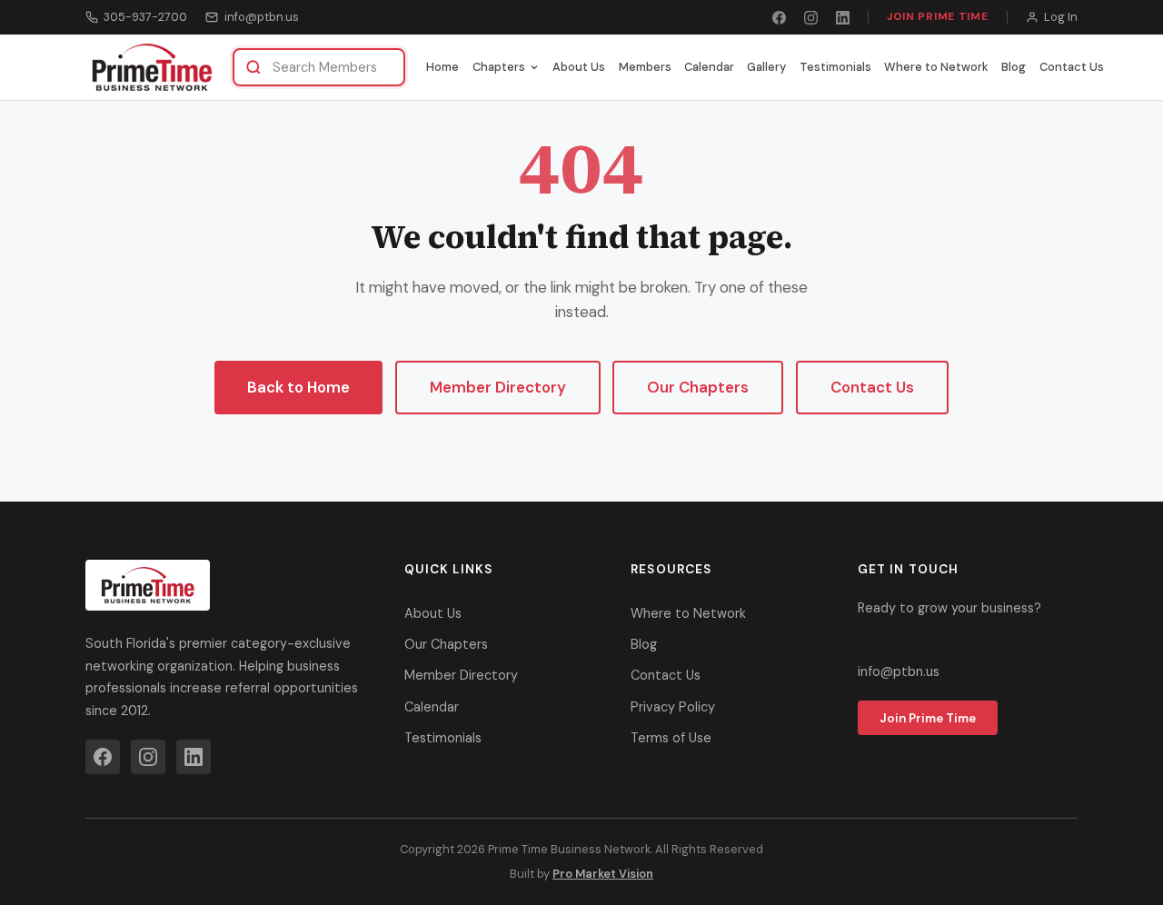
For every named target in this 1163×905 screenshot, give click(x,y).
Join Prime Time (938, 16)
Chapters (498, 67)
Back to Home (298, 387)
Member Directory (498, 387)
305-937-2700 (145, 17)
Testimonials (835, 67)
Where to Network (936, 67)
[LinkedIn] (843, 18)
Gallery (766, 67)
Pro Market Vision (602, 873)
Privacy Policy (673, 707)
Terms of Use (671, 738)
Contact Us (1071, 67)
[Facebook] (779, 18)
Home (442, 67)
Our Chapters (698, 387)
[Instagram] (811, 18)
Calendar (709, 67)
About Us (578, 67)
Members (645, 67)
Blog (1013, 67)
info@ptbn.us (261, 17)
